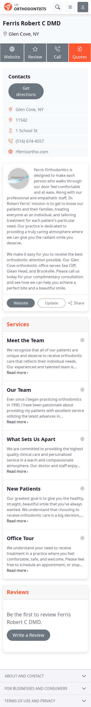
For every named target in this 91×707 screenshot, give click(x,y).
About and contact (24, 676)
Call (57, 57)
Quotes (80, 57)
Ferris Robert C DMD (32, 23)
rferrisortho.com (32, 151)
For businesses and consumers (36, 688)
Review (35, 57)
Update (51, 303)
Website (12, 57)
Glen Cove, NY (24, 34)
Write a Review (28, 635)
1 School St (27, 130)
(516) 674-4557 (30, 141)
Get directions (26, 91)
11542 (21, 120)
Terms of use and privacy (30, 700)
